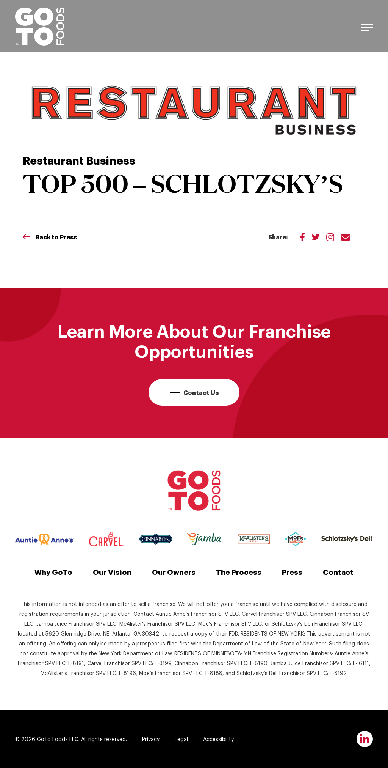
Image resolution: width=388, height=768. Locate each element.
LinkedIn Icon (365, 739)
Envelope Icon (345, 237)
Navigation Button (367, 26)
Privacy (151, 738)
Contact (338, 571)
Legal (181, 738)
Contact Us (201, 392)
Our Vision (112, 571)
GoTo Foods (39, 27)
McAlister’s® (254, 539)
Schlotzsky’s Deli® (347, 539)
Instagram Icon (330, 237)
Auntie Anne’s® (44, 539)
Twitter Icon (315, 237)
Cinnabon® (155, 539)
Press (292, 571)
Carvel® (106, 539)
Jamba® (204, 539)
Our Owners (174, 571)
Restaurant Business (79, 159)
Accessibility (218, 738)
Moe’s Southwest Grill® (295, 539)
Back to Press (56, 237)
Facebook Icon (302, 236)
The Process (238, 571)
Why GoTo (53, 571)
